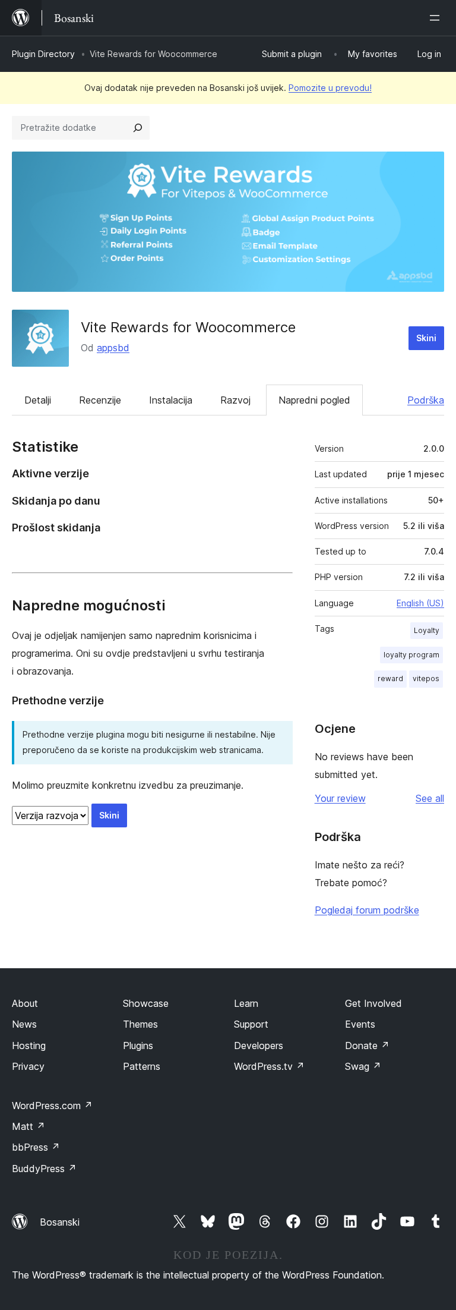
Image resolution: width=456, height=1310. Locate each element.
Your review (340, 798)
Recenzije (100, 400)
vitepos (426, 678)
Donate (367, 1045)
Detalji (37, 400)
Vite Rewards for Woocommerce (188, 327)
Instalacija (170, 400)
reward (390, 678)
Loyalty (426, 630)
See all (430, 798)
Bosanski (60, 1222)
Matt (28, 1126)
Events (360, 1024)
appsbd (113, 348)
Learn (246, 1003)
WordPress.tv (269, 1066)
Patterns (141, 1066)
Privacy (28, 1066)
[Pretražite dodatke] (138, 128)
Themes (140, 1024)
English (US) (420, 603)
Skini (426, 338)
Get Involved (373, 1003)
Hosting (29, 1045)
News (24, 1024)
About (25, 1003)
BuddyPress (44, 1168)
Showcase (146, 1003)
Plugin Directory (43, 54)
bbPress (36, 1147)
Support (251, 1024)
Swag (363, 1066)
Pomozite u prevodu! (330, 88)
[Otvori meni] (437, 18)
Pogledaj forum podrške (367, 910)
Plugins (138, 1045)
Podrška (425, 400)
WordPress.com (52, 1105)
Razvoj (235, 400)
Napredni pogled (314, 400)
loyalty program (411, 654)
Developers (258, 1045)
